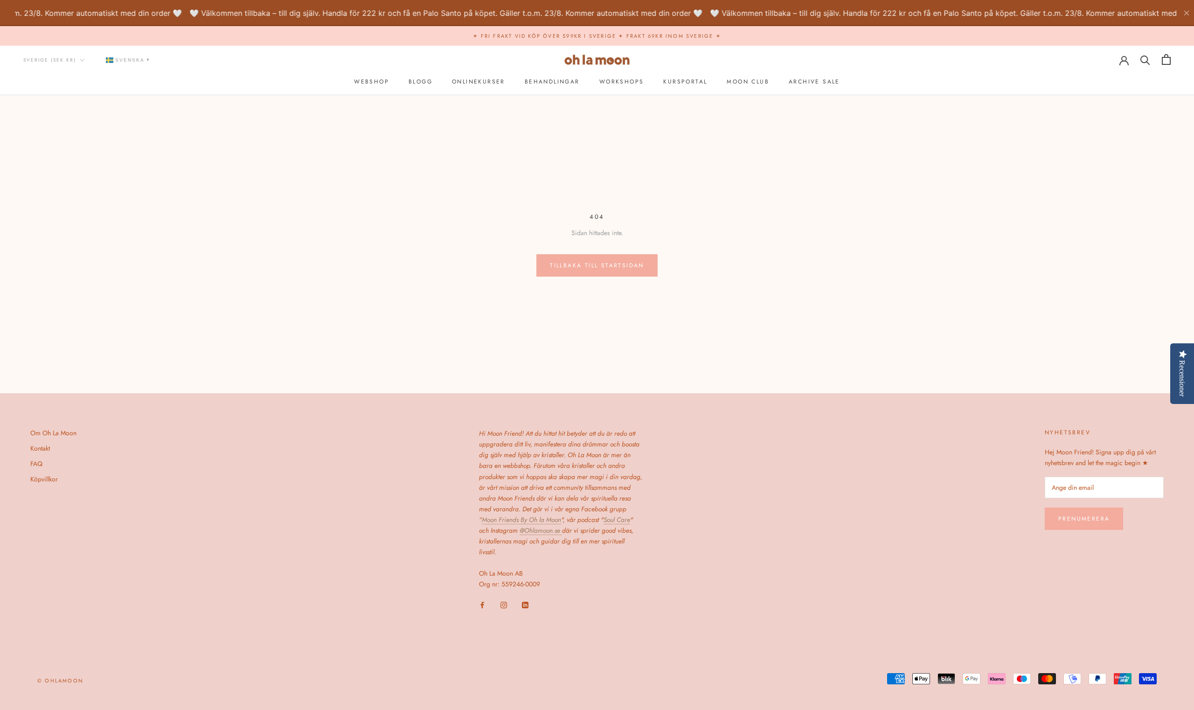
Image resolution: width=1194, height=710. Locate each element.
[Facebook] (482, 604)
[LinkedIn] (525, 604)
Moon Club (748, 81)
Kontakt (40, 448)
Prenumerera (1084, 519)
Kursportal (685, 81)
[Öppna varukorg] (1166, 59)
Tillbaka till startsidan (597, 265)
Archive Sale (814, 81)
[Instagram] (503, 604)
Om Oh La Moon (53, 433)
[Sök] (1145, 59)
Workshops (621, 81)
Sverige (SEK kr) (49, 59)
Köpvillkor (44, 479)
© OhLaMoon (60, 680)
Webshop (371, 81)
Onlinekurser (478, 81)
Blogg (420, 81)
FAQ (36, 463)
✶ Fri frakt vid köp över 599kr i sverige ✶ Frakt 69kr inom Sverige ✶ (597, 36)
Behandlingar (552, 81)
